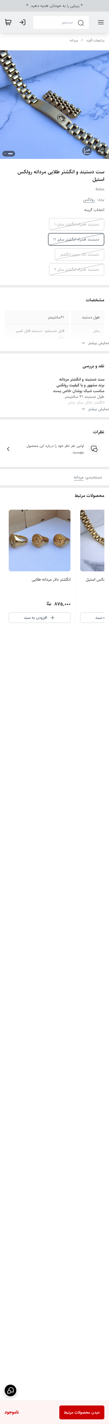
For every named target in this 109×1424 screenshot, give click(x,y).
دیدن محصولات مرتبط (82, 1412)
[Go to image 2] (5, 153)
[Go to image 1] (10, 153)
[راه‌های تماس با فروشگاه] (10, 1390)
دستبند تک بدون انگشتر (79, 254)
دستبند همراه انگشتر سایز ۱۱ (76, 239)
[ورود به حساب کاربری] (23, 22)
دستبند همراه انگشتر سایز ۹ (76, 269)
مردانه (74, 40)
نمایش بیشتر (98, 343)
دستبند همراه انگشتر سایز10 (76, 224)
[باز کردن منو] (99, 22)
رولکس (89, 199)
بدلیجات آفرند (95, 40)
